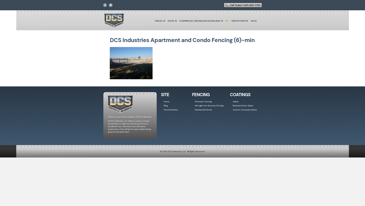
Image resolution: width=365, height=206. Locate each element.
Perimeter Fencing (203, 101)
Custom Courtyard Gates (245, 109)
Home (166, 101)
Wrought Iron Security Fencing (209, 105)
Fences (159, 21)
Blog (254, 21)
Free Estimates (240, 21)
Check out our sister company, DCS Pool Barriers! (130, 117)
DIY (227, 21)
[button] (164, 21)
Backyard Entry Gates (243, 105)
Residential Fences (203, 109)
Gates (171, 21)
